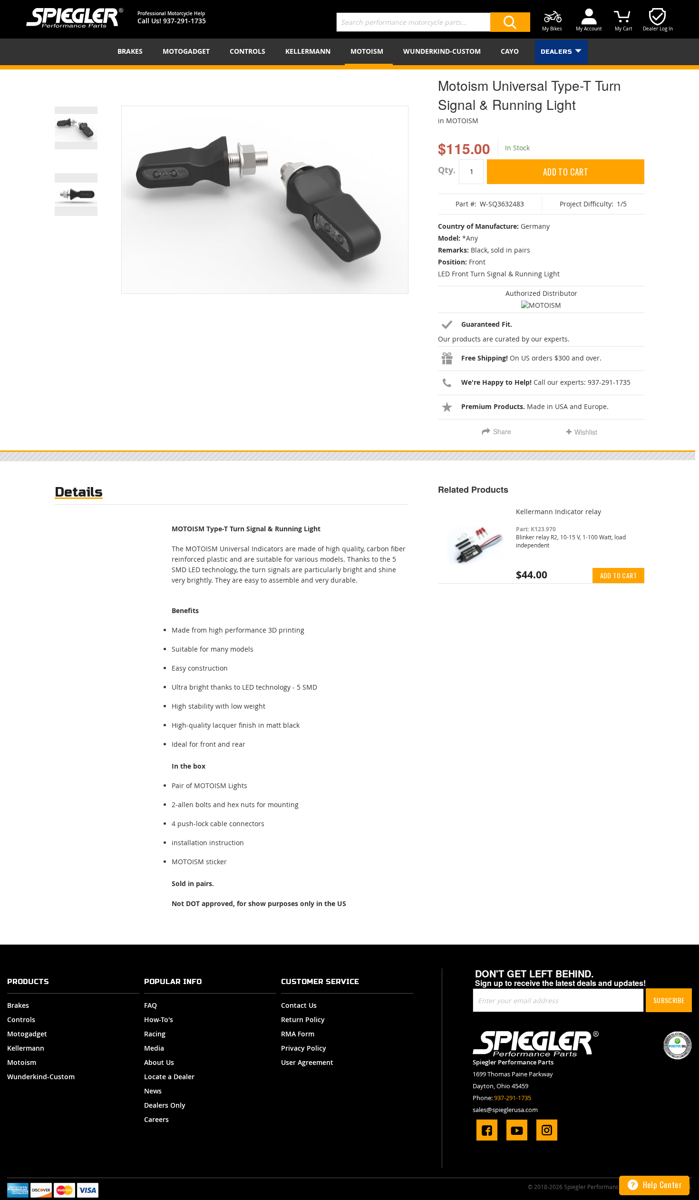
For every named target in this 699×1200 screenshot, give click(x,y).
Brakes (18, 1005)
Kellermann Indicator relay (558, 511)
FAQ (150, 1005)
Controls (21, 1019)
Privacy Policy (303, 1048)
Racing (154, 1033)
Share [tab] (502, 431)
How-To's (158, 1019)
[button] (88, 116)
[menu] (349, 52)
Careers (156, 1119)
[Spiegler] (74, 18)
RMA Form (297, 1033)
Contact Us (299, 1005)
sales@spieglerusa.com (505, 1109)
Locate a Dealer (169, 1076)
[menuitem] (132, 51)
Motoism (21, 1062)
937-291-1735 (184, 20)
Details (79, 492)
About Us (159, 1062)
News (153, 1090)
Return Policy (303, 1019)
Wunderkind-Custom (41, 1076)
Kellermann (25, 1048)
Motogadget (27, 1033)
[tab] (79, 494)
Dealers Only (164, 1105)
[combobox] (433, 22)
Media (154, 1048)
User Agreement (307, 1062)
